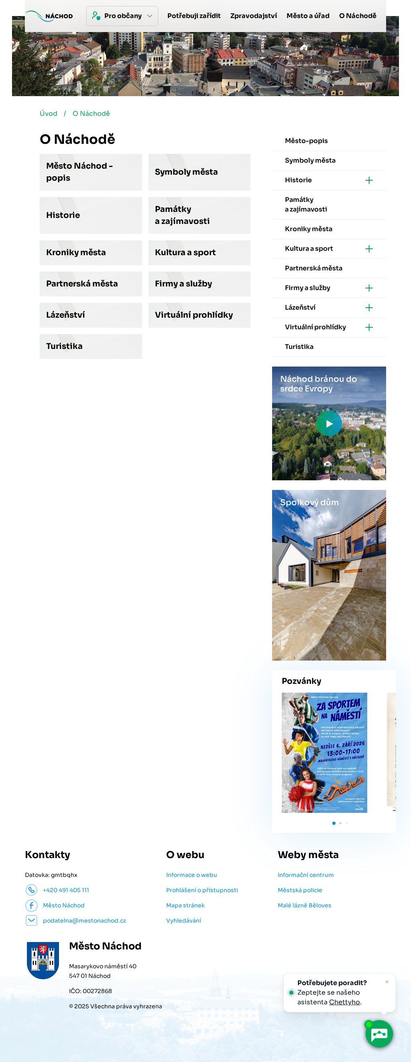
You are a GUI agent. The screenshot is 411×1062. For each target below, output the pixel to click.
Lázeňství (65, 315)
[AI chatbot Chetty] (379, 1034)
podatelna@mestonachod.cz (84, 920)
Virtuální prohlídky (194, 315)
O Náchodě (91, 113)
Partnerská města (82, 284)
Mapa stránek (185, 905)
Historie (63, 215)
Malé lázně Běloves (305, 905)
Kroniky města (76, 253)
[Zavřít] (387, 982)
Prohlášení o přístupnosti (202, 890)
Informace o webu (191, 875)
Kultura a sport (185, 253)
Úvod (48, 113)
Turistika (64, 346)
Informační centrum (306, 875)
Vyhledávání (183, 920)
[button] (334, 823)
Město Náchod (64, 905)
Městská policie (300, 890)
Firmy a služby (183, 284)
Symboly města (186, 172)
